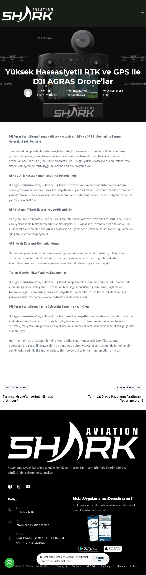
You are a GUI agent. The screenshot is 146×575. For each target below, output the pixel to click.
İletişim (134, 566)
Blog (106, 95)
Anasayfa (62, 566)
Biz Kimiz (76, 566)
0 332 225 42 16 (25, 512)
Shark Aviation (46, 95)
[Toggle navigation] (120, 14)
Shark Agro (106, 566)
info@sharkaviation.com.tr (32, 525)
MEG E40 (91, 566)
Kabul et (99, 559)
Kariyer (121, 566)
